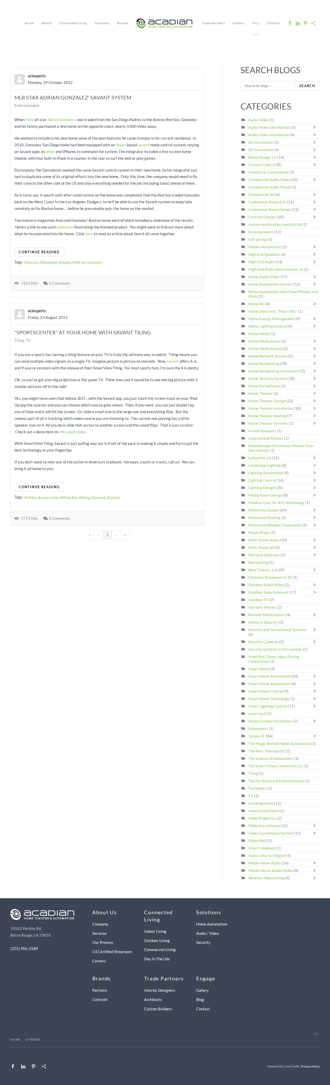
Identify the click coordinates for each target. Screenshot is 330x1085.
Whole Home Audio (264, 863)
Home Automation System (270, 284)
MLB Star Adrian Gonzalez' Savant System (72, 97)
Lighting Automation (265, 472)
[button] (316, 1034)
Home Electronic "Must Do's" (272, 311)
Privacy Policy (310, 1066)
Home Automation (211, 924)
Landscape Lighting (264, 465)
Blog (255, 23)
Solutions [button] (102, 23)
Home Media (259, 333)
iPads (50, 151)
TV (28, 340)
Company (100, 924)
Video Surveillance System (270, 833)
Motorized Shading (264, 517)
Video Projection (262, 818)
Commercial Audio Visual (269, 187)
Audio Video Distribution (269, 127)
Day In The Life (157, 958)
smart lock (257, 713)
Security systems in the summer (275, 649)
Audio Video (258, 119)
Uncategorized (260, 803)
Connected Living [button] (73, 23)
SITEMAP (33, 1039)
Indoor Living (155, 931)
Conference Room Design (269, 209)
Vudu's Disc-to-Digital (266, 855)
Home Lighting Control (267, 326)
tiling (85, 497)
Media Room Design (265, 495)
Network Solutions (264, 555)
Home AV (256, 303)
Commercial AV (261, 194)
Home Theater (260, 393)
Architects (153, 999)
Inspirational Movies (265, 438)
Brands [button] (123, 23)
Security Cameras (263, 641)
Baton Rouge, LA (262, 157)
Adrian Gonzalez (61, 119)
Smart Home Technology (268, 698)
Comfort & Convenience (268, 172)
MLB (29, 119)
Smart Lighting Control (267, 706)
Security (203, 942)
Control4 (100, 999)
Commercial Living (160, 949)
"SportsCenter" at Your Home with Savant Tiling (82, 332)
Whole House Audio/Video (270, 870)
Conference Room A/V (267, 202)
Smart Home (258, 668)
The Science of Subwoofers (270, 758)
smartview (49, 497)
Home (29, 23)
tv (75, 497)
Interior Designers (159, 990)
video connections (263, 810)
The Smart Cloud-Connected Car (275, 766)
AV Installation (261, 142)
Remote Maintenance (267, 614)
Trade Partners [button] (213, 23)
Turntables (257, 788)
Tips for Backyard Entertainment (276, 780)
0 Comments (59, 283)
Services (99, 933)
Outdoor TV (258, 599)
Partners (99, 990)
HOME (15, 1039)
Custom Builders (158, 1008)
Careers (99, 961)
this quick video (72, 431)
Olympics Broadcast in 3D (270, 577)
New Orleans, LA (262, 569)
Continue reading (39, 252)
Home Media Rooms (265, 348)
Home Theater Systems (268, 423)
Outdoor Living (157, 940)
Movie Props (259, 532)
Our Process (102, 942)
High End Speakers (264, 254)
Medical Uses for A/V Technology (276, 502)
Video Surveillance (264, 825)
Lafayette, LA (259, 457)
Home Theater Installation (270, 408)
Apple (121, 144)
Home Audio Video (263, 276)
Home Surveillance (264, 386)
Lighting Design (261, 487)
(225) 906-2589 (24, 948)
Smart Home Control (265, 691)
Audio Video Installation (268, 134)
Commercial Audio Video (269, 179)
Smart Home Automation (269, 676)
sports (115, 497)
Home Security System (267, 378)
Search (307, 86)
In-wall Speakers (262, 430)
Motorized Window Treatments (274, 525)
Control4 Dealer (262, 217)
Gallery (238, 23)
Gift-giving (257, 239)
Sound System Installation (270, 721)
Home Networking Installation (274, 371)
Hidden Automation (265, 246)
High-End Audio (261, 261)
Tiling (19, 340)
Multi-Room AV (261, 547)
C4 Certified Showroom (112, 951)
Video (32, 497)
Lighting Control (262, 480)
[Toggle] (316, 127)
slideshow (64, 227)
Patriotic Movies (262, 607)
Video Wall (257, 840)
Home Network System (267, 356)
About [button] (47, 23)
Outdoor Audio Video (266, 584)
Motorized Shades (263, 510)
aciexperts (37, 75)
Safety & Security (263, 622)
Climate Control (261, 164)
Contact (273, 23)
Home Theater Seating (267, 415)
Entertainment (26, 105)
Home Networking (264, 363)
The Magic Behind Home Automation (279, 743)
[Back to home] (165, 23)
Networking (258, 562)
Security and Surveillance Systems (277, 629)
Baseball (50, 262)
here (89, 233)
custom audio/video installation (275, 224)
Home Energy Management (271, 318)
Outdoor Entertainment (268, 592)
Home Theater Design (266, 401)
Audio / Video (207, 933)
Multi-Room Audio (263, 540)
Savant (144, 144)
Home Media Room (264, 341)
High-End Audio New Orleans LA (275, 269)
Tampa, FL (256, 736)
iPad (66, 497)
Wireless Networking (266, 878)
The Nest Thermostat (266, 751)
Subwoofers (258, 728)
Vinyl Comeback (262, 848)
